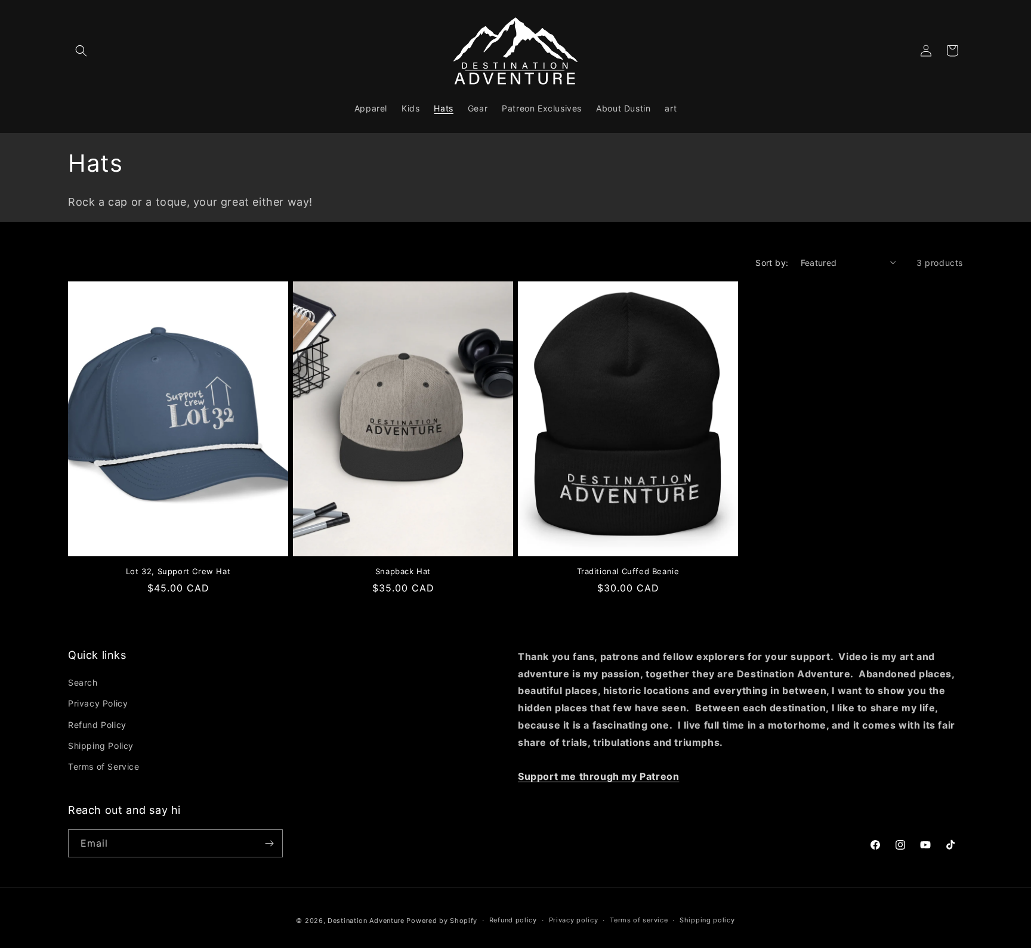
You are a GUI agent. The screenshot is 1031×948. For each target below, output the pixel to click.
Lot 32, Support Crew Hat (178, 571)
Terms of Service (104, 766)
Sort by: (771, 263)
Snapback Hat (403, 571)
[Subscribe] (269, 843)
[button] (81, 51)
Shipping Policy (101, 746)
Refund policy (513, 920)
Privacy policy (573, 920)
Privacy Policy (98, 703)
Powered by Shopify (441, 920)
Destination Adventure (366, 920)
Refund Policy (97, 725)
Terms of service (639, 920)
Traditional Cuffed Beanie (628, 571)
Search (83, 682)
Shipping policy (707, 920)
